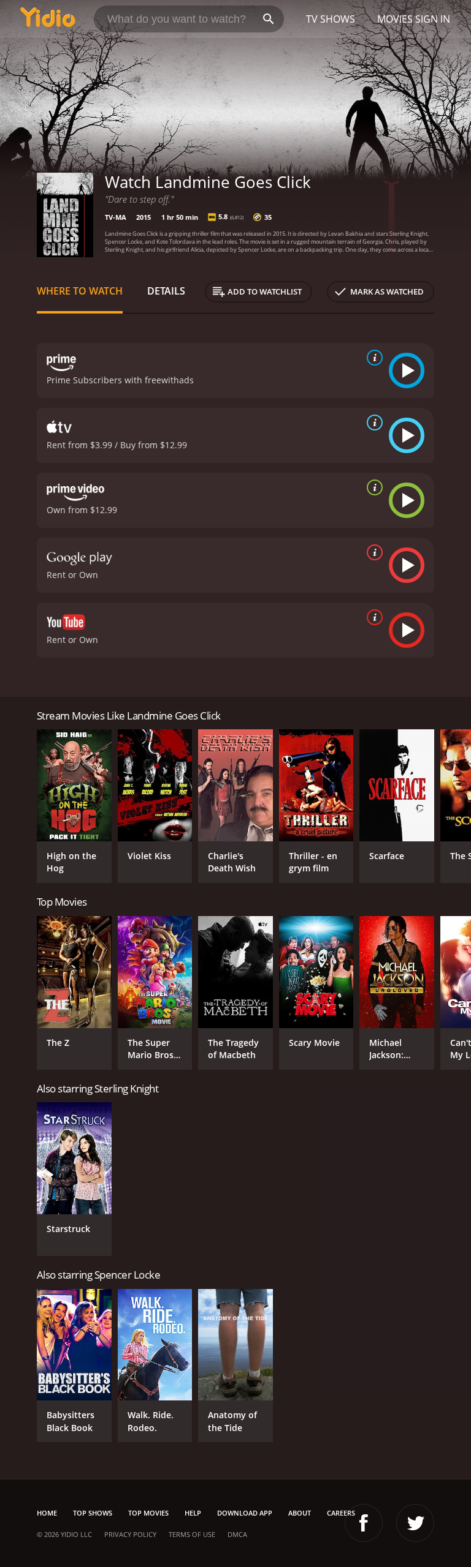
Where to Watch (80, 291)
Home (47, 1512)
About (299, 1512)
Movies (395, 19)
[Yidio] (47, 19)
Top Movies (148, 1512)
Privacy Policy (130, 1534)
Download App (244, 1512)
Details (166, 291)
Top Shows (92, 1512)
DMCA (237, 1534)
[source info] (372, 358)
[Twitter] (415, 1523)
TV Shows (330, 19)
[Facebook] (364, 1523)
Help (193, 1512)
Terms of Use (192, 1534)
